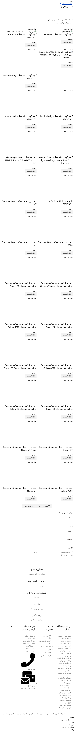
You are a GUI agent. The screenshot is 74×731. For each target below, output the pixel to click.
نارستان (70, 20)
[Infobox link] (37, 569)
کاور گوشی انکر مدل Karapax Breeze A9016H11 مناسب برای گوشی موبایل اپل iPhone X (56, 160)
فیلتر (70, 517)
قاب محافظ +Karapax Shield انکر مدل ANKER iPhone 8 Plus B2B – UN (21, 160)
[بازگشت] (70, 10)
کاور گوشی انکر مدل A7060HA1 (58, 34)
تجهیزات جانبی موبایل (59, 20)
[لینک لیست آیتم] (46, 647)
